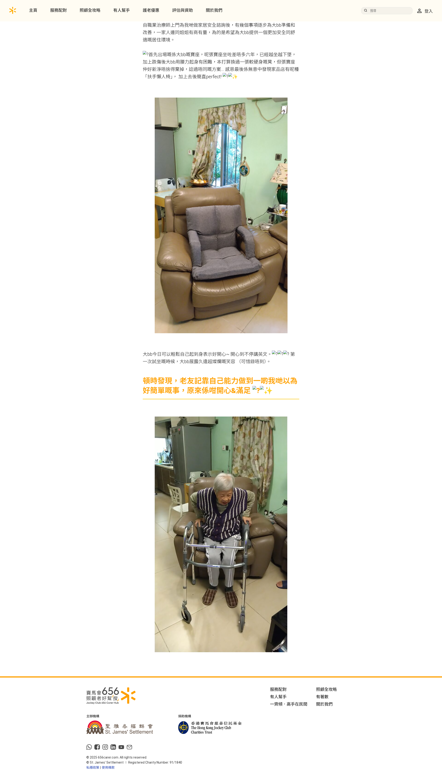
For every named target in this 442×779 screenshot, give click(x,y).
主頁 (33, 10)
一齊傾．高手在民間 (288, 704)
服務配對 (58, 10)
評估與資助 (182, 10)
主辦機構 (92, 716)
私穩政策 (92, 767)
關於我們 (214, 10)
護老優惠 (151, 10)
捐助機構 (184, 716)
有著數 (322, 696)
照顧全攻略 (90, 10)
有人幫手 (121, 10)
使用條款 (108, 767)
